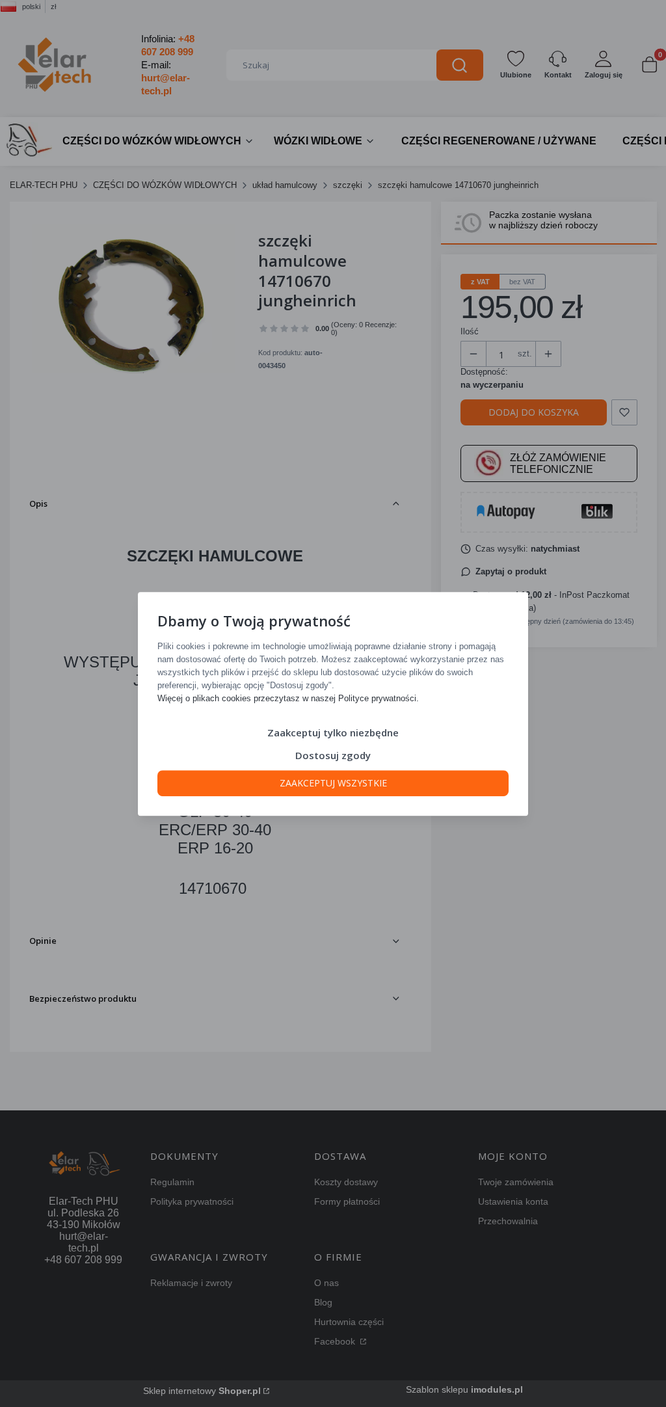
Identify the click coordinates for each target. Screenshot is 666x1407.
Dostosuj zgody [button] (333, 754)
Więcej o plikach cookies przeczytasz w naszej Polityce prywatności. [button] (288, 698)
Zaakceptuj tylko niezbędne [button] (333, 731)
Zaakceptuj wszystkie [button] (333, 782)
